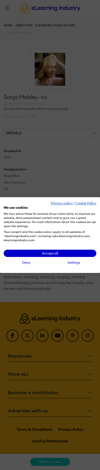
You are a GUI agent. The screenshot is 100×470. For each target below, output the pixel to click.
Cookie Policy (85, 203)
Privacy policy (62, 203)
